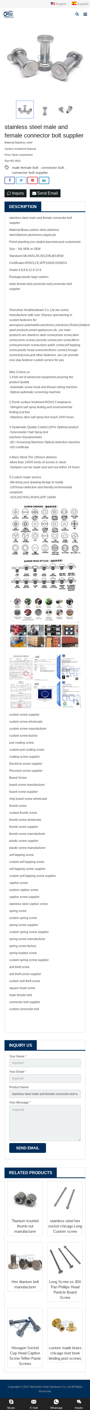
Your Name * (17, 1056)
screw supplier (30, 714)
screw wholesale (31, 721)
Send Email (47, 193)
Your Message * (20, 1102)
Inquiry (17, 193)
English (60, 4)
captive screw (18, 883)
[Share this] (9, 180)
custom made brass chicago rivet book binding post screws (65, 1353)
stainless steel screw (41, 335)
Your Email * (17, 1071)
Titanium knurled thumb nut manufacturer (25, 1226)
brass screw (64, 335)
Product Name (19, 1087)
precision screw (28, 345)
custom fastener (20, 320)
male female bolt (25, 168)
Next (79, 58)
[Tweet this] (21, 180)
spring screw (17, 911)
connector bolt (52, 168)
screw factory (29, 735)
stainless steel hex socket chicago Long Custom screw (65, 1226)
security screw (45, 340)
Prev (11, 58)
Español (82, 4)
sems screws (26, 340)
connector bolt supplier (30, 173)
